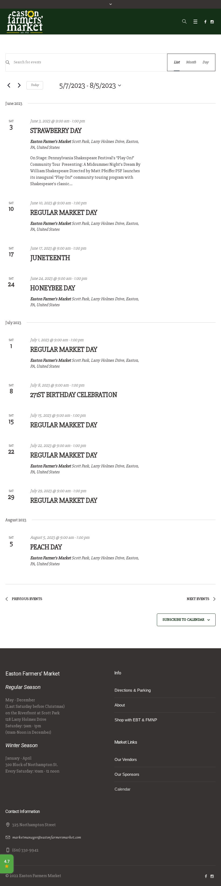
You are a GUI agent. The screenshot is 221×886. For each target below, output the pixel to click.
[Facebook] (205, 22)
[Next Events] (19, 85)
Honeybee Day (52, 288)
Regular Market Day (63, 212)
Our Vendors (126, 759)
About (120, 705)
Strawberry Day (56, 130)
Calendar (122, 789)
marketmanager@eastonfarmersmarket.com (46, 837)
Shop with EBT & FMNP (136, 720)
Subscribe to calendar (183, 619)
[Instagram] (212, 22)
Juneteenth (50, 258)
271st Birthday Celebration (73, 395)
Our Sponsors (127, 774)
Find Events (148, 62)
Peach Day (46, 547)
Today (35, 85)
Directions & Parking (133, 690)
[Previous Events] (8, 85)
